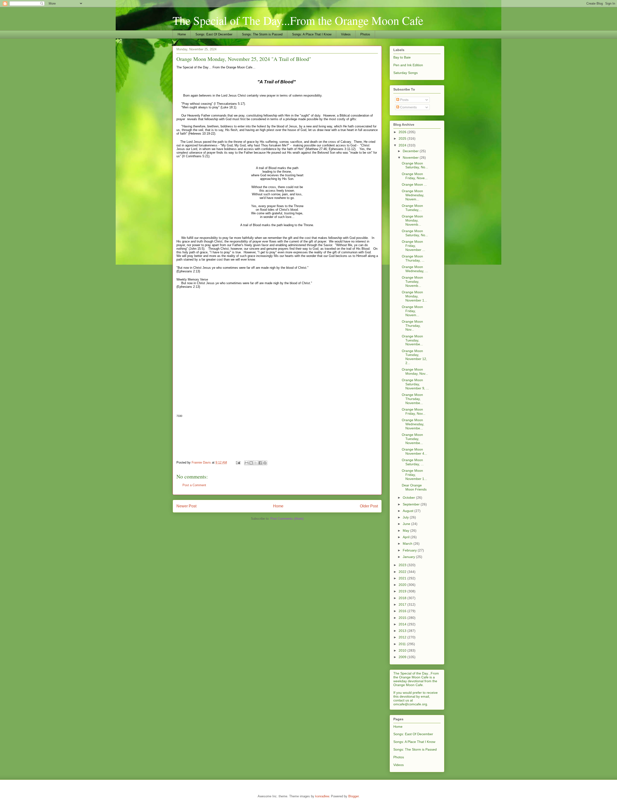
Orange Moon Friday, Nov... (413, 411)
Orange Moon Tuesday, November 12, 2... (414, 357)
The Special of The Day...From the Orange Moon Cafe (298, 20)
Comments (408, 107)
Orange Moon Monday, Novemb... (412, 220)
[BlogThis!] (251, 462)
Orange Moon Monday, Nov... (415, 371)
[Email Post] (237, 462)
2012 (403, 637)
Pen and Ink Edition (408, 65)
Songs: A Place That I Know (311, 34)
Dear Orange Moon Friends (414, 487)
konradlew (322, 796)
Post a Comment (194, 485)
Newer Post (186, 506)
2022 (403, 572)
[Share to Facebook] (260, 462)
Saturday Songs (405, 73)
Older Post (369, 506)
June (407, 524)
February (410, 550)
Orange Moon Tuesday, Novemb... (412, 281)
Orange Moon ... (414, 184)
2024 (403, 145)
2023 (403, 565)
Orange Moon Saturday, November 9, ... (415, 384)
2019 (403, 591)
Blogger (353, 796)
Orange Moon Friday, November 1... (414, 475)
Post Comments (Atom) (286, 518)
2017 (403, 604)
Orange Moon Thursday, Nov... (412, 326)
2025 (403, 138)
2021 (403, 578)
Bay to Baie (402, 57)
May (406, 530)
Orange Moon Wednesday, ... (415, 269)
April (406, 537)
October (409, 497)
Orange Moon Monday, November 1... (414, 296)
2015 (403, 618)
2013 (403, 631)
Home (182, 34)
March (408, 543)
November (411, 157)
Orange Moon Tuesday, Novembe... (412, 340)
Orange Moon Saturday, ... (413, 462)
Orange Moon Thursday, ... (413, 258)
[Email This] (246, 462)
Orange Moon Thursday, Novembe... (412, 399)
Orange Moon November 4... (414, 451)
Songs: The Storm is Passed (262, 34)
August (408, 511)
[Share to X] (255, 462)
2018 (403, 598)
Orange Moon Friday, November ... (413, 246)
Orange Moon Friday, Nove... (415, 176)
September (412, 504)
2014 (403, 624)
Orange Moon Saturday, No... (415, 165)
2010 (403, 650)
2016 (403, 611)
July (406, 517)
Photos (365, 34)
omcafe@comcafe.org (410, 704)
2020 (403, 585)
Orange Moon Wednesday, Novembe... (413, 424)
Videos (346, 34)
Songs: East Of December (213, 34)
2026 (403, 132)
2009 (403, 657)
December (411, 151)
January (409, 557)
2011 (403, 644)
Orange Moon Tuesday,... (412, 208)
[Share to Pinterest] (264, 462)
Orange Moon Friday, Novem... (412, 311)
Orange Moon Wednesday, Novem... (413, 195)
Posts (404, 100)
